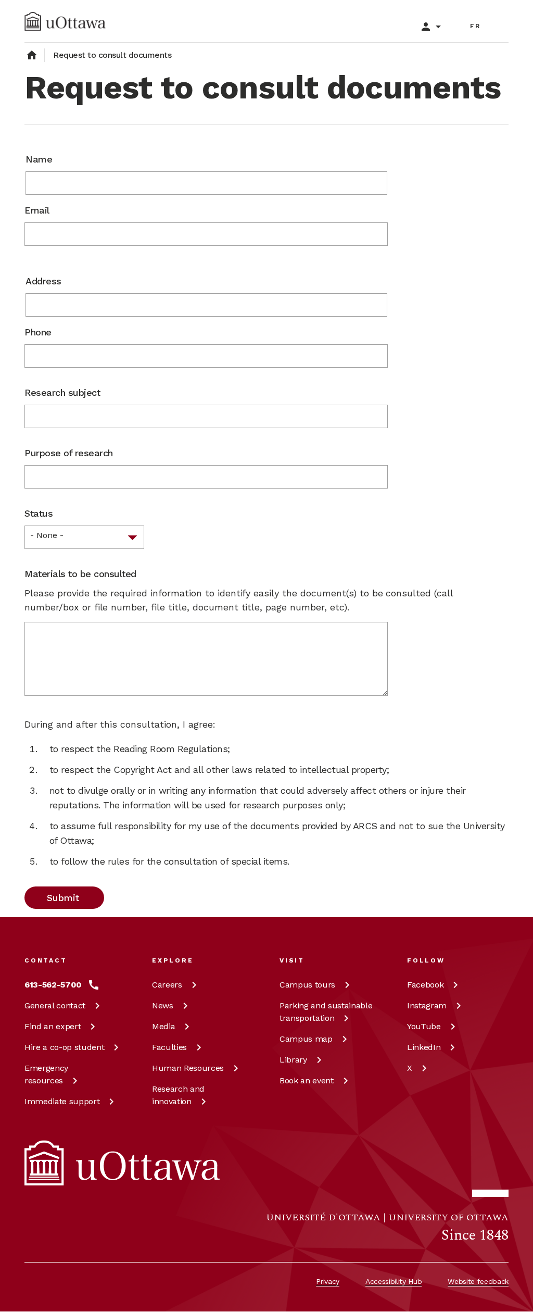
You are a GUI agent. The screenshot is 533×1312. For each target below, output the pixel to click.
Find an (52, 1026)
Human (188, 1068)
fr (475, 26)
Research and (178, 1095)
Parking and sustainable (326, 1012)
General (54, 1005)
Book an (307, 1080)
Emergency (46, 1074)
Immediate (61, 1101)
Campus (307, 985)
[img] (65, 21)
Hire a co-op (64, 1047)
